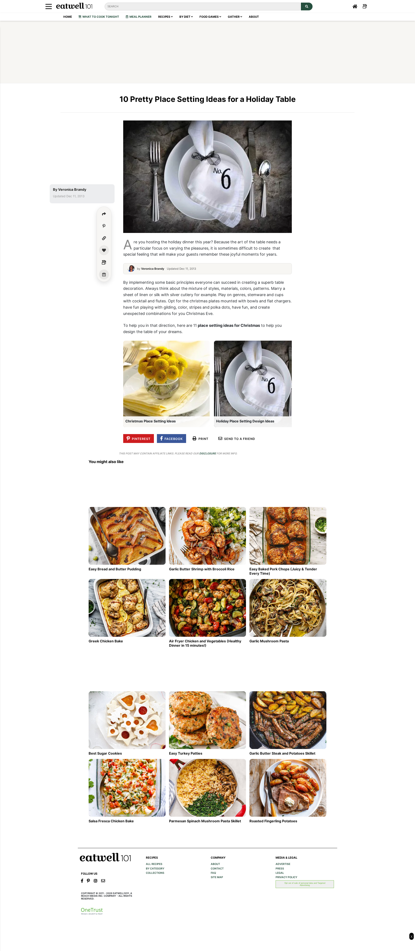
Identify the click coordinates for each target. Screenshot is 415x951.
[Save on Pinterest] (104, 226)
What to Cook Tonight (100, 17)
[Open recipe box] (104, 262)
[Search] (307, 6)
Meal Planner (140, 17)
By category (155, 868)
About (254, 17)
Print (202, 439)
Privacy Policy (286, 877)
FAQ (213, 872)
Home (67, 17)
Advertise (283, 864)
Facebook (173, 439)
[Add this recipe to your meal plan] (104, 274)
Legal (280, 872)
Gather (234, 17)
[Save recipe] (104, 250)
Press (280, 868)
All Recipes (154, 864)
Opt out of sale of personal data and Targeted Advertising (304, 884)
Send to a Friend (238, 439)
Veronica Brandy (72, 189)
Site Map (217, 877)
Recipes (164, 17)
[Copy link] (104, 238)
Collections (155, 872)
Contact (217, 868)
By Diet (185, 17)
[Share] (104, 214)
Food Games (209, 17)
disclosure (207, 453)
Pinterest (140, 439)
